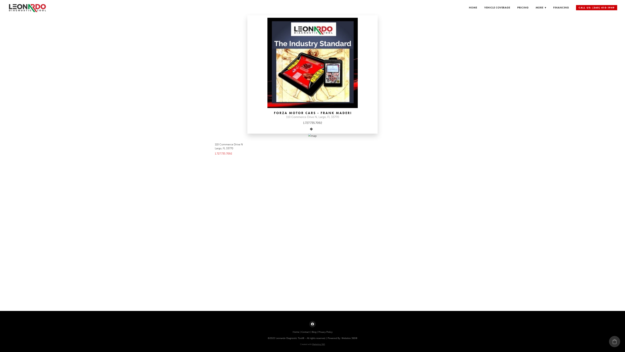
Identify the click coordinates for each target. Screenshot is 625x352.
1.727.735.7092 (312, 123)
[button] (614, 341)
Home (473, 7)
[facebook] (312, 324)
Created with (312, 344)
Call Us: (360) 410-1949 (597, 7)
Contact (305, 332)
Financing (561, 7)
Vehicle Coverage (497, 7)
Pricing (523, 7)
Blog (314, 332)
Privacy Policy (325, 332)
